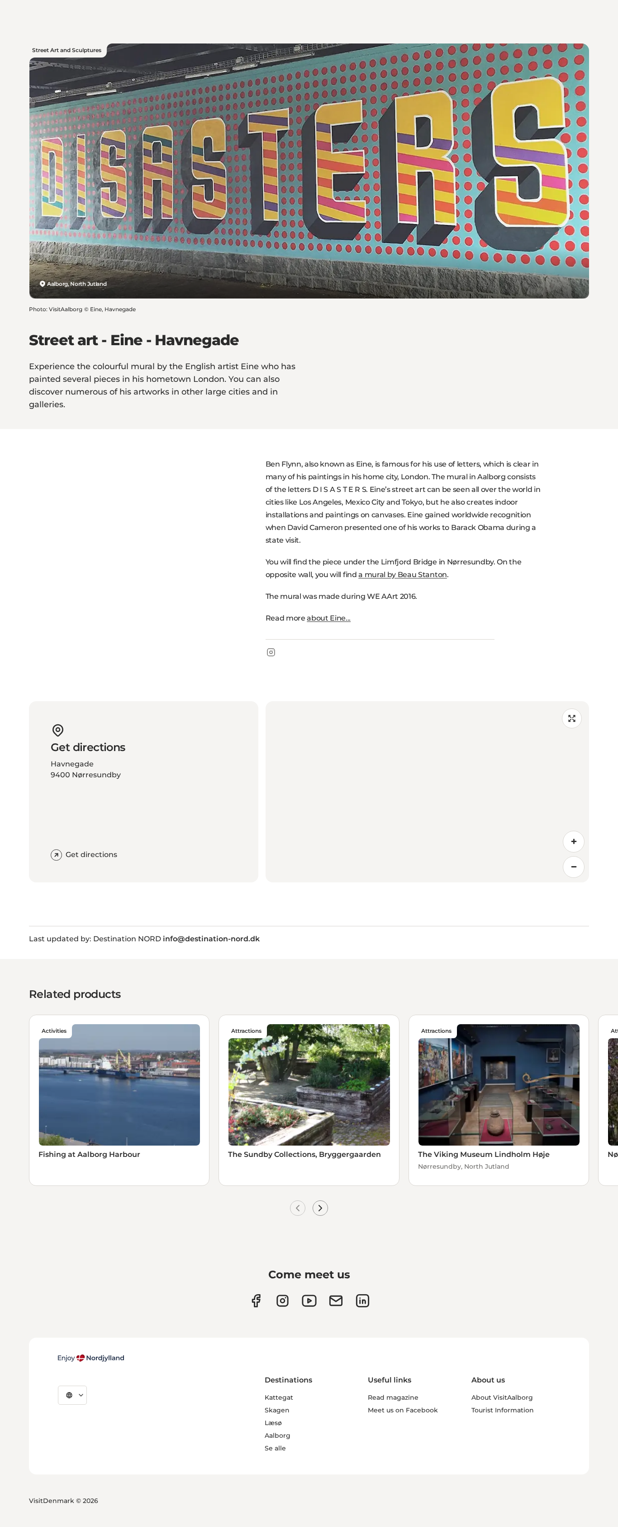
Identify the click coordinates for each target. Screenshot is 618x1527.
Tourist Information (502, 1410)
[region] (427, 791)
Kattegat (279, 1397)
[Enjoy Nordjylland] (91, 1358)
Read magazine (393, 1397)
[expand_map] (572, 718)
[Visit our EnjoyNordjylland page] (309, 1301)
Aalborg (277, 1435)
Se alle (275, 1448)
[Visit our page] (282, 1301)
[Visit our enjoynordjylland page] (256, 1301)
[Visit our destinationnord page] (363, 1301)
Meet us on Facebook (403, 1410)
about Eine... (329, 618)
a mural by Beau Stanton (402, 574)
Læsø (273, 1423)
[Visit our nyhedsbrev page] (336, 1301)
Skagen (277, 1410)
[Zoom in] (574, 842)
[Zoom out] (574, 867)
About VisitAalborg (502, 1397)
